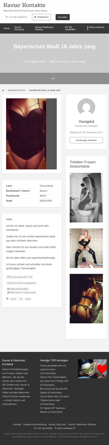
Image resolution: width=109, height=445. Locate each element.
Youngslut (86, 122)
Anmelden (62, 17)
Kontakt (17, 424)
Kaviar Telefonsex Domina (44, 28)
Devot (13, 299)
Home (7, 28)
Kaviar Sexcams (19, 28)
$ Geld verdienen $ (95, 28)
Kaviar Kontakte (24, 5)
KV (21, 299)
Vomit (28, 299)
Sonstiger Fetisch (37, 61)
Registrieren (43, 17)
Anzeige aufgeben (18, 17)
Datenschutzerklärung (35, 424)
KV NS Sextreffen (70, 28)
